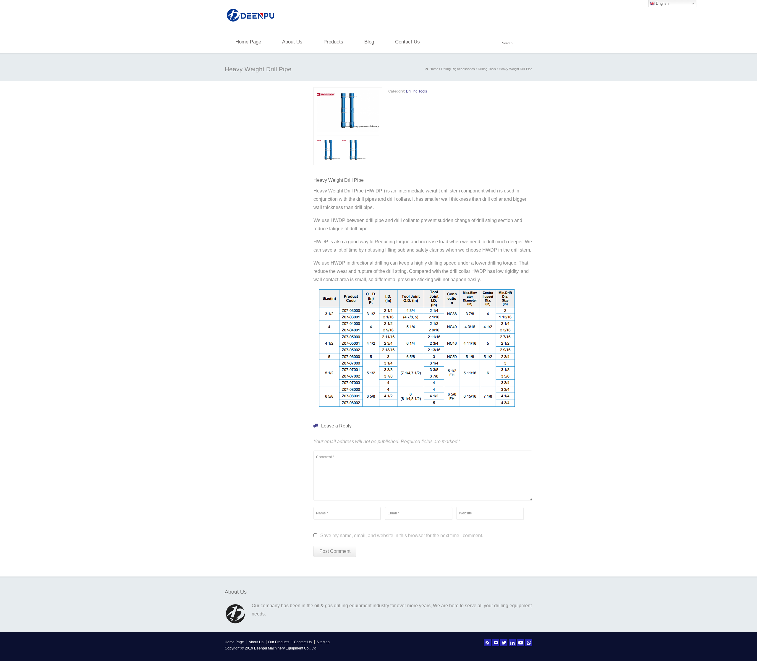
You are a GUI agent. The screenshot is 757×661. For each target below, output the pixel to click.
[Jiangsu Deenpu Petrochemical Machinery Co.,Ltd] (250, 22)
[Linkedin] (512, 642)
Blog (369, 42)
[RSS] (487, 642)
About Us (292, 42)
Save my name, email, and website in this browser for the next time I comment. (401, 535)
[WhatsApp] (528, 642)
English (662, 3)
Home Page (248, 42)
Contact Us (407, 42)
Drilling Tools (416, 91)
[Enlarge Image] (355, 91)
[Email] (495, 642)
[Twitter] (503, 642)
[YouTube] (520, 642)
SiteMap (323, 642)
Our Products (278, 642)
